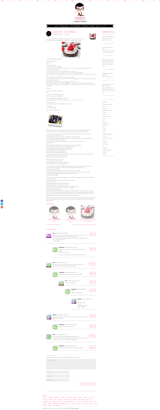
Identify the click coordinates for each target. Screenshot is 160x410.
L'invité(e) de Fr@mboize (57, 34)
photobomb (56, 403)
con (55, 399)
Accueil (56, 26)
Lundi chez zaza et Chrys (108, 138)
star (82, 403)
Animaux (104, 106)
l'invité (60, 401)
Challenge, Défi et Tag (107, 110)
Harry (103, 36)
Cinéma (104, 112)
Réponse (92, 234)
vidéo (44, 405)
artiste (63, 397)
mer (76, 401)
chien (93, 397)
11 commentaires (66, 34)
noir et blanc (85, 401)
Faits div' (104, 128)
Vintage (104, 154)
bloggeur (79, 397)
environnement (81, 399)
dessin (74, 399)
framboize (46, 401)
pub (70, 403)
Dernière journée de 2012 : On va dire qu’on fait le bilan (84, 224)
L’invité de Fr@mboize (75, 26)
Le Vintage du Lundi (110, 36)
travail (90, 403)
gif (50, 401)
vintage (49, 405)
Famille (104, 130)
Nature (104, 140)
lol (63, 401)
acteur (44, 397)
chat (90, 397)
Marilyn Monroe (69, 401)
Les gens (104, 136)
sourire (78, 403)
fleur (91, 399)
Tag (86, 403)
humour (54, 401)
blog (75, 397)
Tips (69, 408)
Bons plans (105, 108)
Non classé (105, 142)
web (53, 405)
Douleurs (104, 122)
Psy (103, 146)
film (88, 399)
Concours (105, 114)
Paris (95, 401)
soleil (73, 403)
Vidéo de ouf (105, 152)
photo (49, 403)
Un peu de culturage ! (107, 150)
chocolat (45, 399)
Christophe (104, 47)
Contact (98, 26)
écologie (58, 405)
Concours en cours (106, 116)
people (45, 403)
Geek (104, 132)
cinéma (51, 399)
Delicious (104, 118)
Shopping (92, 26)
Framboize (80, 18)
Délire (104, 126)
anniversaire (57, 397)
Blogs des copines (64, 26)
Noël (91, 401)
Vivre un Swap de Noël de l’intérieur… (54, 224)
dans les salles (67, 399)
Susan (103, 59)
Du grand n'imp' (106, 124)
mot (80, 401)
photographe (64, 403)
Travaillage (105, 148)
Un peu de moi (85, 26)
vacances (95, 403)
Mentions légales (75, 408)
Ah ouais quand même (107, 104)
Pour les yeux (105, 144)
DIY (103, 120)
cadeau (85, 397)
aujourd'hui (69, 397)
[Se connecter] (102, 27)
